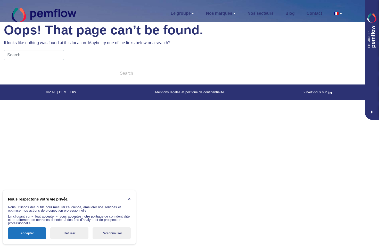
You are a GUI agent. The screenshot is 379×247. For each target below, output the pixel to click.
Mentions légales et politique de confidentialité (189, 92)
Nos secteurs (261, 13)
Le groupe (181, 13)
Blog (290, 13)
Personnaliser (112, 233)
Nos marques (219, 13)
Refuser (69, 233)
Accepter (27, 233)
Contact (314, 13)
